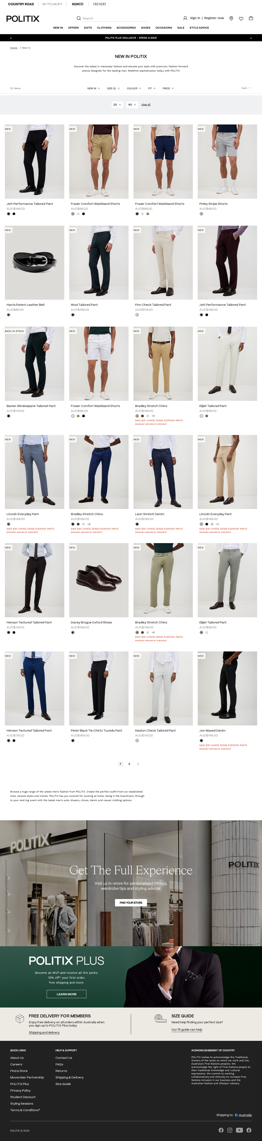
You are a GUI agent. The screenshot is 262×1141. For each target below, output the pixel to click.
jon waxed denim (212, 730)
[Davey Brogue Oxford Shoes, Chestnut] (73, 632)
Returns (61, 1071)
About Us (17, 1058)
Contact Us (63, 1058)
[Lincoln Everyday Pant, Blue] (9, 524)
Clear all (145, 105)
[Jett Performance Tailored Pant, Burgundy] (14, 214)
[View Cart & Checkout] (250, 19)
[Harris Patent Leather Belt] (34, 263)
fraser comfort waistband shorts (95, 204)
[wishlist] (239, 18)
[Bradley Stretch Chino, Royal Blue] (73, 524)
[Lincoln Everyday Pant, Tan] (201, 524)
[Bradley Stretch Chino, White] (148, 416)
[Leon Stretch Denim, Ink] (137, 524)
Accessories (126, 28)
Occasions (164, 28)
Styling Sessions (21, 1103)
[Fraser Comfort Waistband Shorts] (99, 161)
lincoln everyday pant (23, 514)
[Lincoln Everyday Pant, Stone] (212, 524)
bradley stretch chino (151, 406)
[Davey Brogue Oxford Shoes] (99, 580)
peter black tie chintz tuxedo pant (96, 730)
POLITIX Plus (19, 1084)
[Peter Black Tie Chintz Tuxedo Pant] (99, 688)
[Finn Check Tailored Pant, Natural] (137, 315)
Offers (73, 28)
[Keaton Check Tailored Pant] (163, 688)
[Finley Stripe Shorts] (227, 161)
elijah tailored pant (213, 406)
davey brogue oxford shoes (91, 622)
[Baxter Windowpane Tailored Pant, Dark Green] (9, 416)
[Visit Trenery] (100, 4)
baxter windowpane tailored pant (31, 406)
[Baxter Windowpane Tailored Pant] (34, 364)
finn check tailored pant (153, 305)
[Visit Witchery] (52, 4)
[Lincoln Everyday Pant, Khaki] (207, 524)
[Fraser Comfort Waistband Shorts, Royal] (83, 214)
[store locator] (229, 18)
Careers (16, 1064)
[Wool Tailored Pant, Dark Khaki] (73, 315)
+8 (153, 416)
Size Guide (63, 1084)
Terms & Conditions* (25, 1110)
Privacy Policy (20, 1090)
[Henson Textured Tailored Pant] (34, 580)
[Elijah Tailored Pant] (227, 364)
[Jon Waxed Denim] (227, 688)
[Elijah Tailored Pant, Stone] (201, 416)
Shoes (145, 28)
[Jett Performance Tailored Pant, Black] (9, 214)
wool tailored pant (84, 305)
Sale (180, 28)
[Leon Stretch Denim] (163, 472)
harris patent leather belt (26, 305)
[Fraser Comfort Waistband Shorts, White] (78, 214)
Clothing (104, 28)
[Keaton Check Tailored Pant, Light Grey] (137, 741)
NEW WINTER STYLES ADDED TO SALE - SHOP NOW (131, 37)
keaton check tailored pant (155, 730)
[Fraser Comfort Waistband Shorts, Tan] (73, 214)
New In (58, 28)
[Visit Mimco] (78, 4)
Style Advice (199, 28)
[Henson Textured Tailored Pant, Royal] (14, 632)
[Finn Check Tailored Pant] (163, 263)
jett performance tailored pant (30, 204)
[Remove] (120, 104)
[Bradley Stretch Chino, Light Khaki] (137, 632)
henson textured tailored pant (29, 622)
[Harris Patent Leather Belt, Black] (9, 315)
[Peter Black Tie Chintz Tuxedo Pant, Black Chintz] (73, 741)
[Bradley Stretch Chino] (163, 364)
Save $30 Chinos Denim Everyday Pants (159, 420)
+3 (217, 524)
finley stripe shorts (213, 204)
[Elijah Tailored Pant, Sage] (207, 416)
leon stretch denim (149, 514)
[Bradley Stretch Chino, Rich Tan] (137, 416)
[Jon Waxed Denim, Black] (201, 741)
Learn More (67, 994)
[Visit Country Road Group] (21, 4)
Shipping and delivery (44, 1032)
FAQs (59, 1064)
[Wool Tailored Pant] (99, 263)
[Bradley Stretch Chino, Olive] (142, 416)
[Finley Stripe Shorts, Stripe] (201, 214)
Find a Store (19, 1071)
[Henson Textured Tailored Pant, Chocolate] (9, 632)
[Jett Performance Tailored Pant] (34, 161)
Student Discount (23, 1097)
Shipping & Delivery (69, 1077)
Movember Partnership (27, 1077)
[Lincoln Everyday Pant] (34, 472)
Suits (88, 28)
